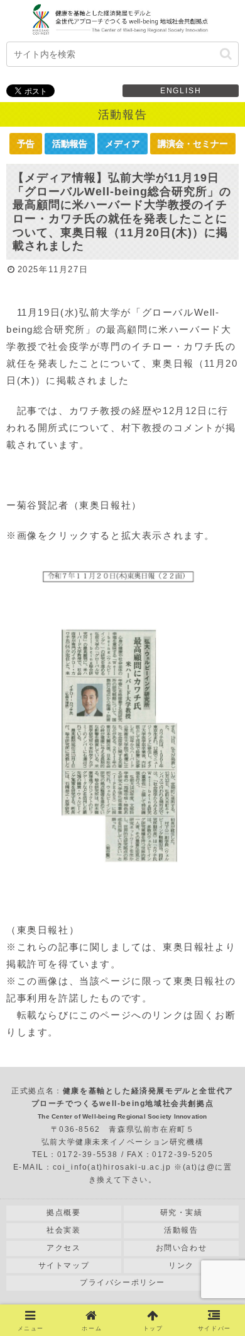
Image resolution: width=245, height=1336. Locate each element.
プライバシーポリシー (122, 1282)
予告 (26, 144)
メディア (122, 144)
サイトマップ (64, 1265)
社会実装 (63, 1230)
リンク (181, 1265)
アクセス (63, 1247)
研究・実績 (181, 1212)
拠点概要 (63, 1212)
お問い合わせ (181, 1247)
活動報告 (69, 144)
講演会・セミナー (193, 144)
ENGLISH (181, 90)
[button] (226, 54)
